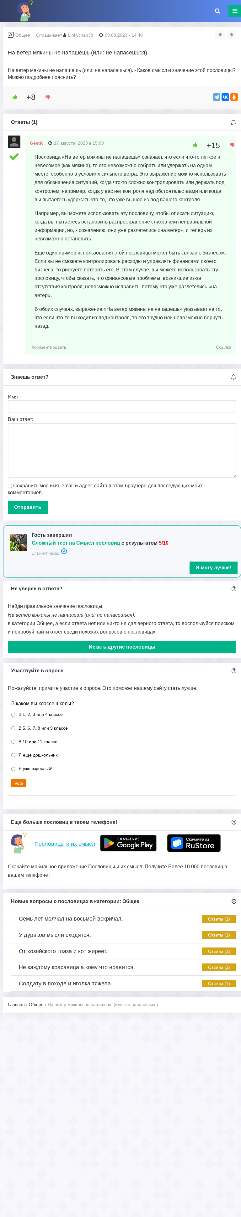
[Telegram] (216, 97)
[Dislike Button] (45, 97)
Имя (13, 396)
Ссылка (223, 347)
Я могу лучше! (213, 567)
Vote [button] (18, 783)
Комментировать (49, 347)
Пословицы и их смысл (65, 844)
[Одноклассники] (234, 97)
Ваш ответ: (20, 419)
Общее (22, 35)
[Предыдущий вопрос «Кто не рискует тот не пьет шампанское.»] (220, 34)
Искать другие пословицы (122, 647)
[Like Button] (12, 97)
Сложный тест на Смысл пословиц (76, 543)
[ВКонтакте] (225, 97)
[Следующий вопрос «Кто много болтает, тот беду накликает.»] (231, 34)
